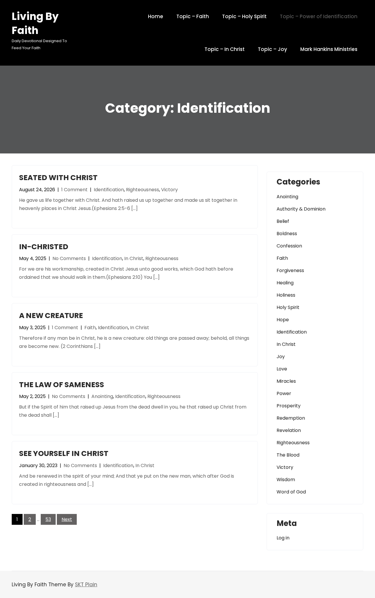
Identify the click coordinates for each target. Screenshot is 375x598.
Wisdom (286, 479)
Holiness (286, 295)
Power (284, 393)
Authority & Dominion (301, 209)
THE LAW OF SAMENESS (61, 385)
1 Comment (74, 189)
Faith (90, 327)
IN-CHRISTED (43, 247)
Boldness (287, 233)
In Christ (133, 258)
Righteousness (142, 189)
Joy (281, 356)
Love (282, 368)
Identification (109, 189)
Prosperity (289, 405)
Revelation (289, 430)
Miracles (286, 381)
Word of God (291, 491)
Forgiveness (290, 270)
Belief (283, 221)
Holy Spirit (288, 307)
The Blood (288, 455)
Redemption (291, 418)
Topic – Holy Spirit (244, 16)
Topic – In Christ (224, 49)
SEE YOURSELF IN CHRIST (63, 453)
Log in (283, 537)
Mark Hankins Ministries (328, 49)
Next (67, 519)
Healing (285, 282)
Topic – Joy (272, 49)
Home (155, 16)
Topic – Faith (192, 16)
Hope (283, 319)
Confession (289, 245)
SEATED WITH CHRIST (58, 177)
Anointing (102, 396)
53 (48, 519)
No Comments (69, 258)
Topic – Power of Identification (318, 16)
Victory (169, 189)
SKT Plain (86, 584)
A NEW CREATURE (51, 315)
